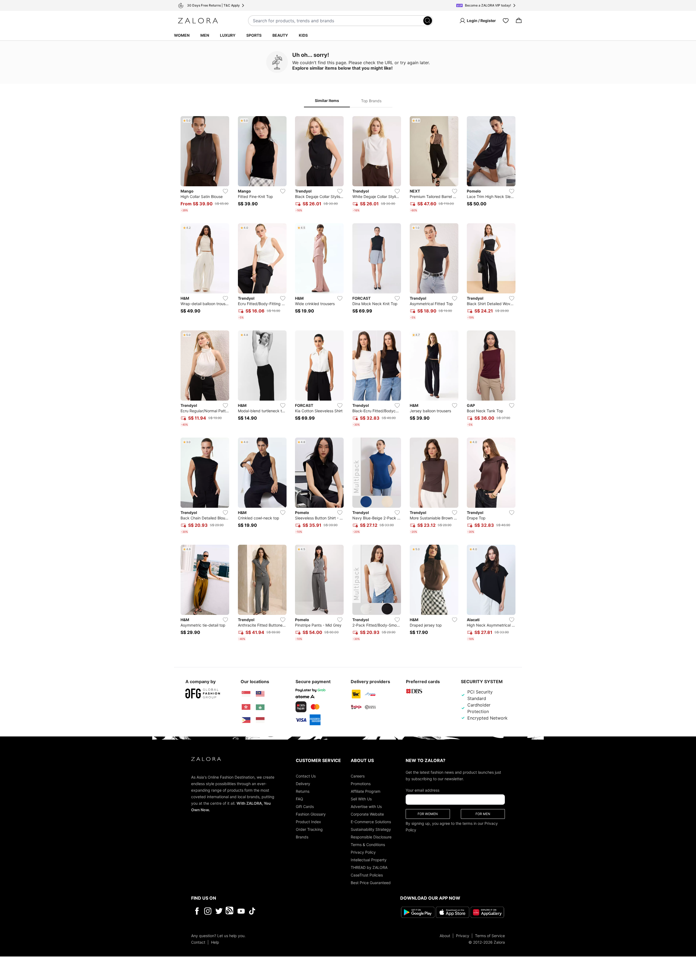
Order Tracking (309, 829)
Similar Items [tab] (327, 100)
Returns (302, 791)
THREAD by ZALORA (369, 867)
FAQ (299, 799)
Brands (302, 837)
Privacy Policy (363, 852)
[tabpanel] (348, 379)
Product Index (308, 821)
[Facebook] (196, 911)
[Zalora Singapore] (246, 694)
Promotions (361, 783)
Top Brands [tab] (371, 100)
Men (204, 35)
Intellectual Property (369, 859)
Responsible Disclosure (371, 837)
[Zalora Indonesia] (260, 720)
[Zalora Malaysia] (260, 694)
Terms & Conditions (368, 844)
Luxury (227, 35)
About (445, 935)
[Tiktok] (287, 911)
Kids (303, 35)
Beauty (280, 35)
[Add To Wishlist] (225, 191)
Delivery (303, 783)
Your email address (422, 790)
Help (215, 942)
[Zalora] (198, 20)
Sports (254, 35)
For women (428, 814)
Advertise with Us (366, 806)
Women (181, 35)
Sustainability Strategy (371, 829)
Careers (358, 776)
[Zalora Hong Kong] (246, 707)
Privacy (462, 935)
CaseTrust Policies (367, 875)
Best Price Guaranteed (371, 882)
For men (483, 814)
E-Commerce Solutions (371, 821)
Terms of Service (490, 935)
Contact (198, 942)
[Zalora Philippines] (246, 720)
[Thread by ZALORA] (230, 911)
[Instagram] (207, 911)
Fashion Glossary (311, 814)
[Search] (427, 20)
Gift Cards (305, 806)
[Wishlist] (505, 20)
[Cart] (518, 20)
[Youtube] (241, 911)
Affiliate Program (365, 791)
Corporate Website (367, 814)
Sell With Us (361, 799)
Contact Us (306, 776)
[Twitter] (219, 911)
